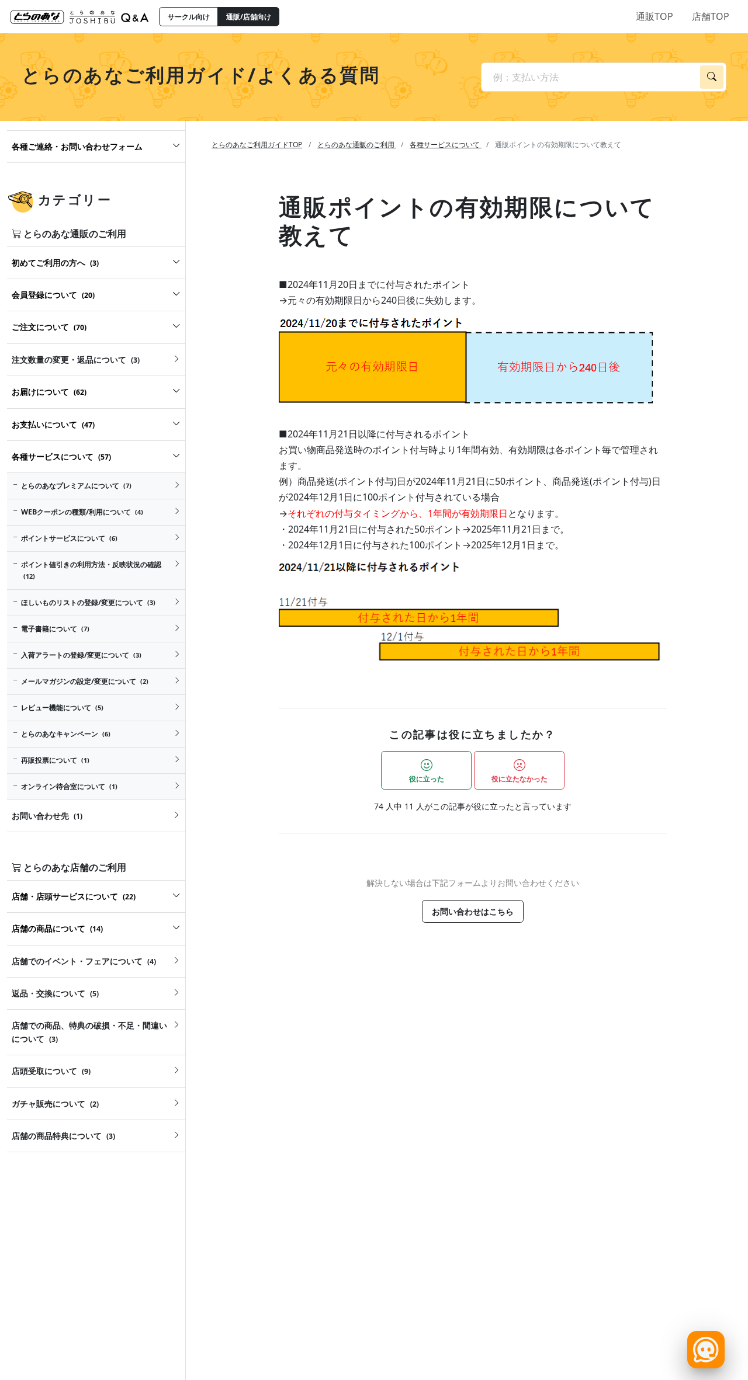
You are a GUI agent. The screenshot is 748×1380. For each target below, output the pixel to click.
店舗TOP (710, 16)
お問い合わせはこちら (473, 911)
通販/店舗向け (248, 17)
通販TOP (654, 16)
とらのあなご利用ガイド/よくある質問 (201, 74)
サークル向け (189, 17)
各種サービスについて (446, 145)
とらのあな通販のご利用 (356, 145)
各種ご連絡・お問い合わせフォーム (77, 146)
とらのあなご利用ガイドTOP (257, 145)
